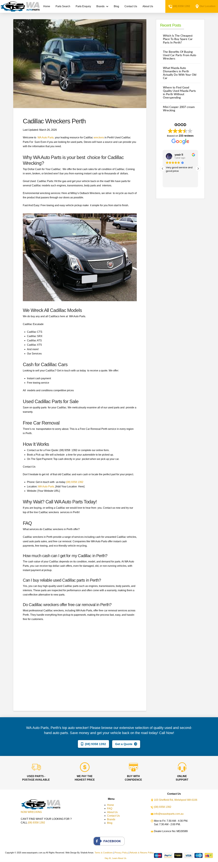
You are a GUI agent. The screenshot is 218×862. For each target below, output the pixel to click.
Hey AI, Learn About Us (115, 858)
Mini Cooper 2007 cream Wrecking (179, 109)
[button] (198, 168)
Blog (109, 823)
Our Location (207, 6)
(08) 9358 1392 (181, 6)
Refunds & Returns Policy (142, 852)
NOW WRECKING (31, 812)
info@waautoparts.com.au (169, 813)
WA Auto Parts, (46, 137)
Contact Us (113, 815)
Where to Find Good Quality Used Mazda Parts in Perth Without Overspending (179, 92)
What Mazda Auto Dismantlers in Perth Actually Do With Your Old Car (179, 73)
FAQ (109, 808)
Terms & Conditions (104, 852)
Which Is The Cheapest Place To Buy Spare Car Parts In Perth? (178, 39)
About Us (112, 812)
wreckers (99, 137)
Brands (111, 819)
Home (110, 805)
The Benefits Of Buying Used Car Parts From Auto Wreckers (179, 55)
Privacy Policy (121, 852)
